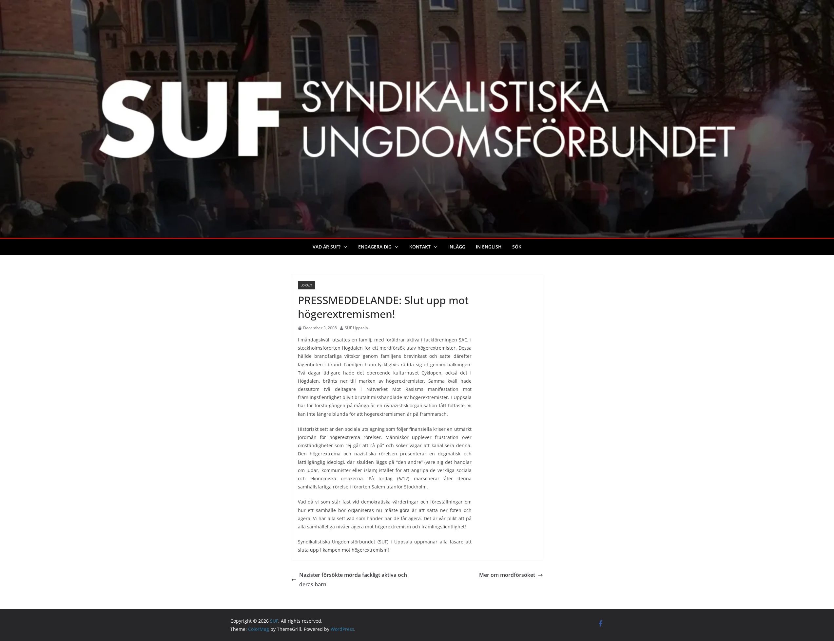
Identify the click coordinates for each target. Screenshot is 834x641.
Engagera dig (375, 247)
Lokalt (306, 285)
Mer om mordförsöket (507, 574)
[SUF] (417, 4)
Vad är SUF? (326, 247)
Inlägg (456, 247)
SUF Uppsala (356, 328)
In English (489, 247)
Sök (516, 247)
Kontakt (420, 247)
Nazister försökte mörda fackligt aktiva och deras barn (353, 579)
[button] (344, 246)
